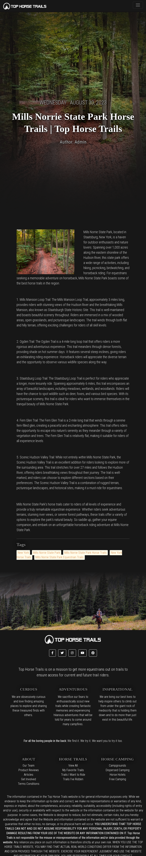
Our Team (28, 765)
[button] (52, 653)
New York (23, 552)
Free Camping (117, 779)
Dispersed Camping (117, 770)
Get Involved (28, 779)
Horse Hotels (117, 774)
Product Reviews (28, 770)
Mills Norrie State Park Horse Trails (85, 552)
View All (73, 765)
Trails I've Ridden (73, 779)
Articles (28, 774)
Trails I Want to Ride (73, 774)
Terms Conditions (28, 784)
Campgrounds (117, 765)
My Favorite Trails (73, 770)
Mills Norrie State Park (46, 552)
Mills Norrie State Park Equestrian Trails (59, 557)
